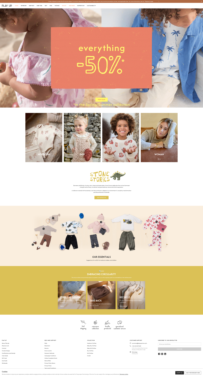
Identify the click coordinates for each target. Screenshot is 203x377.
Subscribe (179, 349)
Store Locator (48, 351)
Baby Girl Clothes (91, 348)
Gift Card (4, 358)
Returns (46, 348)
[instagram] (162, 354)
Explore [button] (62, 306)
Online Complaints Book (50, 358)
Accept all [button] (180, 373)
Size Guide (4, 361)
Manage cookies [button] (124, 374)
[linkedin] (165, 354)
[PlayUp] (7, 6)
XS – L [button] (159, 159)
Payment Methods (49, 353)
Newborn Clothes (91, 343)
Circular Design (6, 351)
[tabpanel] (101, 58)
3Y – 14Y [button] (121, 159)
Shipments (47, 346)
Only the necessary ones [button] (193, 373)
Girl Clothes (90, 353)
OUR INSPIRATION (101, 197)
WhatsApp (134, 352)
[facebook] (159, 354)
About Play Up (5, 343)
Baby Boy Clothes (91, 346)
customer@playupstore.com (139, 343)
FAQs (45, 343)
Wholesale (4, 363)
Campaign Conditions (50, 356)
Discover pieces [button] (123, 306)
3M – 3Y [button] (82, 159)
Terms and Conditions (50, 368)
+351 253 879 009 (136, 346)
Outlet (89, 356)
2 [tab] (102, 105)
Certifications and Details (8, 353)
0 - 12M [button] (44, 159)
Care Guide (5, 356)
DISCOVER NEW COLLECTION (101, 100)
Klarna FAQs (47, 361)
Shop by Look (5, 346)
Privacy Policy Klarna (49, 363)
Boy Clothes (90, 351)
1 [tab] (100, 105)
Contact (4, 348)
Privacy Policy (47, 366)
